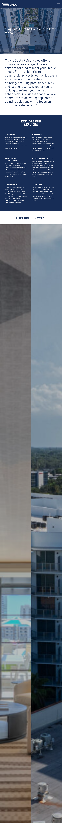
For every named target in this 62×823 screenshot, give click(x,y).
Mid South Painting (10, 4)
